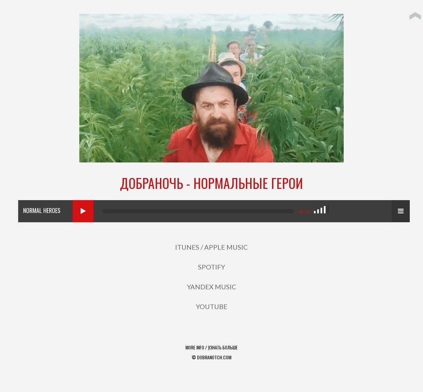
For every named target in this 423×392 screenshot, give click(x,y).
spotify (211, 267)
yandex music (211, 287)
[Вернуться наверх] (415, 15)
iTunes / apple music (211, 247)
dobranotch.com (214, 357)
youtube (211, 306)
